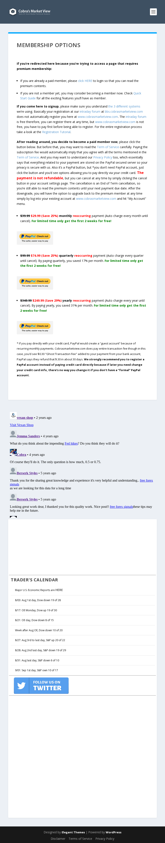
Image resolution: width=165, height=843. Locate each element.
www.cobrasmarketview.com (98, 117)
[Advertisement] (41, 546)
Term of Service (108, 147)
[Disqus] (82, 464)
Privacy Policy (102, 157)
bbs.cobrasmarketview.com (124, 111)
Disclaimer (58, 839)
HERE (59, 590)
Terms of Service (80, 839)
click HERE (85, 81)
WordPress (113, 832)
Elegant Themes (73, 832)
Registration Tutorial (56, 132)
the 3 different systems (124, 106)
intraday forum (90, 111)
